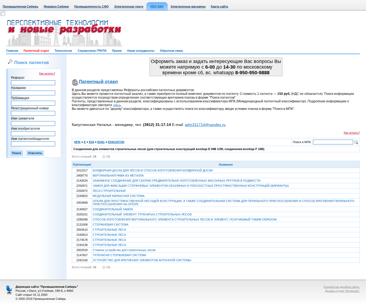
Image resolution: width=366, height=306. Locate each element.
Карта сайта (219, 6)
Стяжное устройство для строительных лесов (124, 250)
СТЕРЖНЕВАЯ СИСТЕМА (110, 224)
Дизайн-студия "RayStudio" (342, 290)
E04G (101, 142)
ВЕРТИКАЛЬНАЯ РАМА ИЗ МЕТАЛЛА (118, 175)
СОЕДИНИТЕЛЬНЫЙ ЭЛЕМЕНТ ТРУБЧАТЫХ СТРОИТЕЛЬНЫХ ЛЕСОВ (142, 214)
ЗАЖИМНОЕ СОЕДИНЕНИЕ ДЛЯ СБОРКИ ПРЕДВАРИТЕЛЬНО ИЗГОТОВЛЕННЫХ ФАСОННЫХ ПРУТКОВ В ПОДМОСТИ (176, 180)
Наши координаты (140, 50)
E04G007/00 (116, 142)
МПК (77, 142)
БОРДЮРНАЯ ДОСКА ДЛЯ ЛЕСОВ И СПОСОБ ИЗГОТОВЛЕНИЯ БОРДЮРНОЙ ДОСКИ (153, 170)
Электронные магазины (188, 6)
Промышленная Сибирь (20, 6)
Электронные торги (128, 6)
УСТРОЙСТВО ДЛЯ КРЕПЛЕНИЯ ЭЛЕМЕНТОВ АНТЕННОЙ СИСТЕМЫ (142, 260)
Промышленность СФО (91, 6)
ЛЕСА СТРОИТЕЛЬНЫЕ (109, 190)
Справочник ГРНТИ (92, 50)
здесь (117, 105)
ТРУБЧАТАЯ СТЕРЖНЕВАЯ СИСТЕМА (119, 255)
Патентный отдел (36, 50)
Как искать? (47, 73)
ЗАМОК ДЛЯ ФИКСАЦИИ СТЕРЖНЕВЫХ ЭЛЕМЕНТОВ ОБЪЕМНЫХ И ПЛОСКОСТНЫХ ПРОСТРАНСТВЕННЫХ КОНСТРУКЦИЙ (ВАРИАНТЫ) (191, 185)
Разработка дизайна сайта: (342, 286)
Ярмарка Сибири (56, 6)
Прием (117, 50)
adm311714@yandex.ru (205, 124)
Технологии (63, 50)
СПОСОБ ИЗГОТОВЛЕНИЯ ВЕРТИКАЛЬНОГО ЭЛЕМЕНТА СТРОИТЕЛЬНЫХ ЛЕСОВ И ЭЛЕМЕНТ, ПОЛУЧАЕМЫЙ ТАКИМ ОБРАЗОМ (185, 219)
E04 (91, 142)
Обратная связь (171, 50)
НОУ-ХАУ (157, 6)
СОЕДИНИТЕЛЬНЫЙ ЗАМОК (113, 209)
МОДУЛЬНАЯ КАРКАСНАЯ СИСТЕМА (118, 195)
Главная (12, 50)
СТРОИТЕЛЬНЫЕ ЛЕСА (109, 229)
